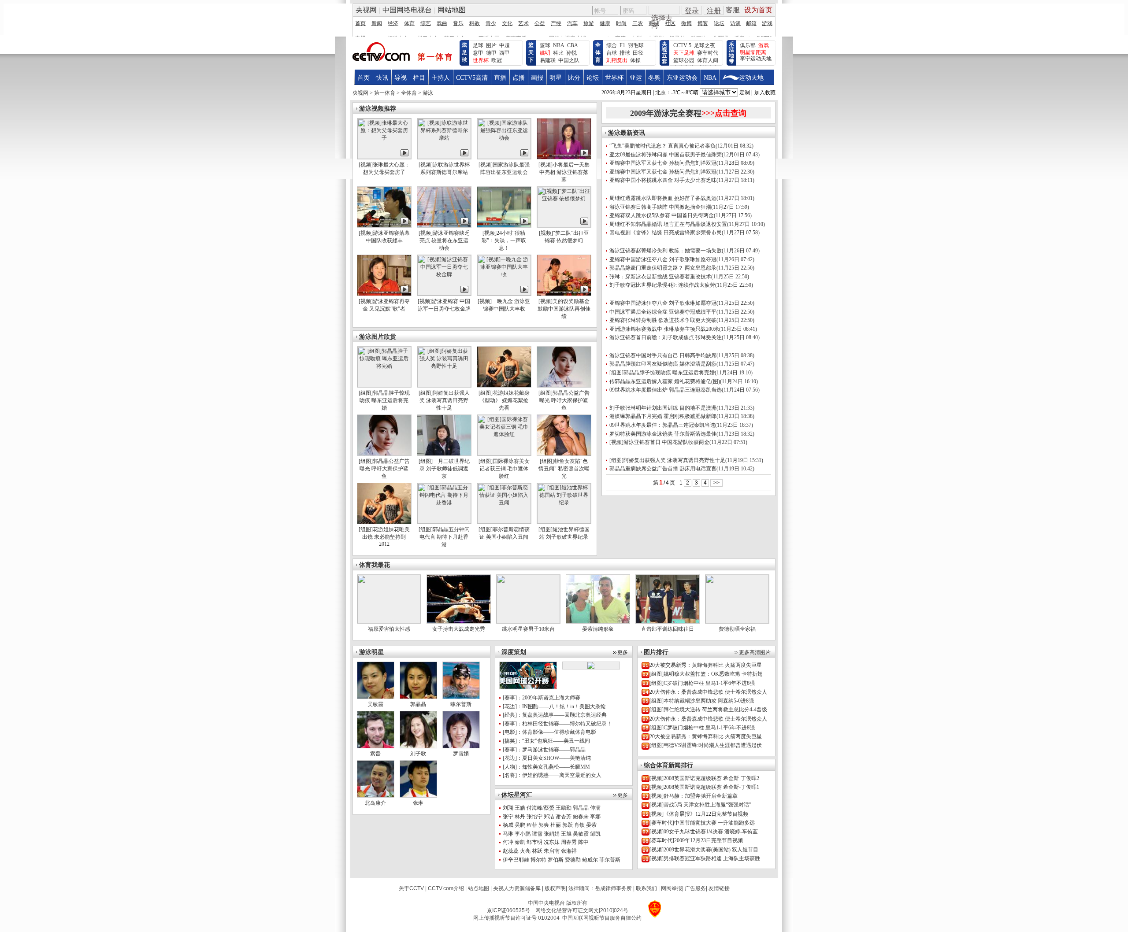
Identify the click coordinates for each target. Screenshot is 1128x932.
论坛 (592, 77)
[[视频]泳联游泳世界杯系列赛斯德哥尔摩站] (444, 157)
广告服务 (695, 888)
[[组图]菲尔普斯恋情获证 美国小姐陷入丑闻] (504, 522)
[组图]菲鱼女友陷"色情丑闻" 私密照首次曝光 (564, 468)
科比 (558, 53)
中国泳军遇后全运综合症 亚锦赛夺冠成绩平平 (662, 312)
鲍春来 (581, 817)
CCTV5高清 (472, 77)
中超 (504, 45)
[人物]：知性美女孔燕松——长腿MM (546, 767)
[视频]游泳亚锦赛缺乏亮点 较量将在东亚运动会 (444, 240)
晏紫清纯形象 (598, 629)
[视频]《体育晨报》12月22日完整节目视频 (698, 814)
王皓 (520, 808)
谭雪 (537, 834)
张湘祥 (569, 851)
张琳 (418, 803)
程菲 (532, 825)
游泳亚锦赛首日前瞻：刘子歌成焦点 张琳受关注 (665, 337)
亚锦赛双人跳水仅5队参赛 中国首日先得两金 (661, 215)
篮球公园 (683, 60)
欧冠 (496, 60)
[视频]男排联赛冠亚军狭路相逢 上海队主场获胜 (704, 858)
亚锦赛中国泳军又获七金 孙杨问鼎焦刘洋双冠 (662, 163)
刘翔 (508, 808)
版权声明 (555, 888)
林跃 (537, 851)
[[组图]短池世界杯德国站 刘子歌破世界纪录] (564, 522)
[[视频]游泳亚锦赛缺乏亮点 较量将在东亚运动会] (444, 225)
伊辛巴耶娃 (516, 860)
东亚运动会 (682, 77)
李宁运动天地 (756, 58)
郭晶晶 (418, 704)
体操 (635, 60)
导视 (400, 77)
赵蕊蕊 (511, 851)
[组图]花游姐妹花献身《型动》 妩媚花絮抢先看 (504, 400)
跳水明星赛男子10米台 (528, 629)
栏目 (419, 77)
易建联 (548, 60)
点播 (518, 77)
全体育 (598, 52)
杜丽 (555, 825)
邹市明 (534, 842)
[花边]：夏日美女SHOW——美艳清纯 (547, 758)
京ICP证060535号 (508, 910)
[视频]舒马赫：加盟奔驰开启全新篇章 (693, 796)
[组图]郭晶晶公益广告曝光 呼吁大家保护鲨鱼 (564, 400)
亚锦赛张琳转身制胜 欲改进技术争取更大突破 (662, 320)
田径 (638, 53)
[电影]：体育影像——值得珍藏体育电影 (549, 732)
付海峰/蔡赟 (540, 808)
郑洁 (549, 817)
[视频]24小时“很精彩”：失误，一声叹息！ (504, 240)
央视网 (360, 93)
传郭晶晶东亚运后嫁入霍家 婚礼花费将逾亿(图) (664, 381)
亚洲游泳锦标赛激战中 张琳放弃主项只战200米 (664, 329)
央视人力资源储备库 (517, 888)
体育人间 (707, 60)
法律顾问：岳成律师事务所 (600, 888)
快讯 (382, 77)
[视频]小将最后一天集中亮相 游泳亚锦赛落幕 (564, 172)
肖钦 (579, 825)
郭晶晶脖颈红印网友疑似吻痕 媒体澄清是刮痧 (662, 364)
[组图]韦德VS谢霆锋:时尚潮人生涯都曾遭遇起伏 (705, 745)
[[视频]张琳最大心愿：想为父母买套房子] (384, 157)
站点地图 (478, 888)
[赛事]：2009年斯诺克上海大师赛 (541, 698)
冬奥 (654, 77)
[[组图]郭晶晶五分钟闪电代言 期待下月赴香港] (444, 522)
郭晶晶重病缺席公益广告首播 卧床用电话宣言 (662, 469)
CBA (572, 45)
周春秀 (569, 842)
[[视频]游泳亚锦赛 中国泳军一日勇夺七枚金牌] (444, 294)
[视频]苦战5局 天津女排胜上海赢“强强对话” (700, 805)
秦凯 (520, 842)
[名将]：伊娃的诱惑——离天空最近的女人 (552, 775)
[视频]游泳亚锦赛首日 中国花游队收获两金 (659, 442)
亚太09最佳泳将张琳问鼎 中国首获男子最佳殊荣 (665, 155)
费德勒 (573, 860)
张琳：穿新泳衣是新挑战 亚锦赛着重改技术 (660, 277)
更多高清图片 (755, 652)
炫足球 (464, 52)
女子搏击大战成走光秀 (458, 629)
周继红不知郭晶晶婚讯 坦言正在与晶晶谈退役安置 (668, 224)
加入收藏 (765, 92)
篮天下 (531, 52)
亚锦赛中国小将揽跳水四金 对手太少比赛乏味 (662, 180)
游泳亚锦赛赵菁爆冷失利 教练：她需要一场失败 (665, 251)
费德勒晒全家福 (737, 629)
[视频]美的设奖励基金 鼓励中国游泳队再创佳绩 (564, 308)
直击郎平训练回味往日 (667, 629)
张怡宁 (534, 817)
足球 (478, 45)
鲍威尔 (590, 860)
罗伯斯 (556, 860)
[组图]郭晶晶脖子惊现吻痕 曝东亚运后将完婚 (384, 400)
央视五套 (664, 52)
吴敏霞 (581, 834)
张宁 (508, 817)
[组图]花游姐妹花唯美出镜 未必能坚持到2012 (384, 536)
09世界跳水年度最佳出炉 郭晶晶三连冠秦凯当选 (665, 390)
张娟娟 (552, 834)
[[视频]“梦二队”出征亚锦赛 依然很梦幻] (564, 225)
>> (716, 483)
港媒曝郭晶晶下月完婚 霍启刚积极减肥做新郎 (662, 416)
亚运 (636, 77)
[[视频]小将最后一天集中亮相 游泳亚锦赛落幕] (564, 157)
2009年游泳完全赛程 (688, 113)
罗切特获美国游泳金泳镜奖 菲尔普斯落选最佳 (662, 434)
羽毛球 (636, 45)
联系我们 (646, 888)
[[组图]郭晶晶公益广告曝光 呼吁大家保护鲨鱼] (564, 385)
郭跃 (567, 825)
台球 (611, 53)
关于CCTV (411, 888)
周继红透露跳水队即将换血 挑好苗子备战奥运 (662, 198)
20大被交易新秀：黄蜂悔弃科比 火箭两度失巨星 (705, 665)
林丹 (520, 817)
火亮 (525, 851)
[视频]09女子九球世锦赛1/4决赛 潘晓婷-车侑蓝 (703, 831)
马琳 (508, 834)
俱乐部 (748, 45)
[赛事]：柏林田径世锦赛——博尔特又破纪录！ (557, 724)
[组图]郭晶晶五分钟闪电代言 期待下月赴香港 (444, 536)
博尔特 (538, 860)
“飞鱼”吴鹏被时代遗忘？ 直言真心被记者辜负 (662, 146)
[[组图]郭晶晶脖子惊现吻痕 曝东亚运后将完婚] (384, 385)
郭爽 (543, 825)
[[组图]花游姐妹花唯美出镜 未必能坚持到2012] (384, 522)
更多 (622, 652)
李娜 (595, 817)
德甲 (491, 53)
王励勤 (563, 808)
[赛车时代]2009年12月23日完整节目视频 (696, 840)
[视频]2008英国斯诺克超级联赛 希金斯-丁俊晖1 (704, 787)
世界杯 (614, 77)
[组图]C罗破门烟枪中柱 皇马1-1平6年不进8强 (702, 683)
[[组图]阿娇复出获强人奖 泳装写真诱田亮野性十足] (444, 385)
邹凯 (595, 834)
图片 (491, 45)
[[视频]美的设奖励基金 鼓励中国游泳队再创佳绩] (564, 294)
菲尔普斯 (609, 860)
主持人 (440, 77)
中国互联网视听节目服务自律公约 (602, 918)
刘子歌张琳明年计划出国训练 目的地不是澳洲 (662, 408)
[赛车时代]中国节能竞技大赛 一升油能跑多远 (702, 823)
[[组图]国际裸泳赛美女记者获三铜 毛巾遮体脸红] (504, 454)
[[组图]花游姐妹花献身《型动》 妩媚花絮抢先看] (504, 385)
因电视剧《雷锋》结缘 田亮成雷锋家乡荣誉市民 (665, 232)
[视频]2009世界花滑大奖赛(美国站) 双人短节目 (703, 850)
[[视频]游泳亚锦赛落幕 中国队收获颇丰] (384, 225)
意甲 (478, 53)
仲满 (595, 808)
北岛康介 (375, 803)
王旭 (566, 834)
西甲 (504, 53)
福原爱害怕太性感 (389, 629)
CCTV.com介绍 (446, 888)
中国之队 (568, 60)
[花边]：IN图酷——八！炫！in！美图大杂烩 (554, 706)
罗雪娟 (461, 754)
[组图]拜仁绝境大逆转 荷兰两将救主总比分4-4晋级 (708, 709)
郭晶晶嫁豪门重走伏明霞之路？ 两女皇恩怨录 (662, 268)
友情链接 (719, 888)
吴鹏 (520, 825)
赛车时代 (707, 53)
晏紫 (591, 825)
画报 (537, 77)
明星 (555, 77)
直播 (500, 77)
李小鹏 (523, 834)
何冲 (508, 842)
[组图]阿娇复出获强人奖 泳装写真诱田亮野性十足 (444, 400)
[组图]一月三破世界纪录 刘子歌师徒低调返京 (444, 468)
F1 (622, 45)
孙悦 (571, 53)
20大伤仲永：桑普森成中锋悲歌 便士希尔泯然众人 (708, 692)
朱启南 (552, 851)
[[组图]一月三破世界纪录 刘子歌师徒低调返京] (444, 454)
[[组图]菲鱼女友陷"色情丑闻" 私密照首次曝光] (564, 454)
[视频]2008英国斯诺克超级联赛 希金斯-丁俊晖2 (704, 778)
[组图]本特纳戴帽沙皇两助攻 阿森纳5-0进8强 (701, 701)
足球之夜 (704, 45)
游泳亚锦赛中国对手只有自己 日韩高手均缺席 (662, 355)
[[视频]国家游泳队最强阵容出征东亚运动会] (504, 157)
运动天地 (751, 77)
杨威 (508, 825)
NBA (558, 45)
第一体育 (384, 93)
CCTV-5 (682, 45)
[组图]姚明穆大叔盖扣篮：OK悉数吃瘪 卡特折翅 (706, 674)
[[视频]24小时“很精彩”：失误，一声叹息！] (504, 225)
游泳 (428, 93)
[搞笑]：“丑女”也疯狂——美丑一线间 (546, 741)
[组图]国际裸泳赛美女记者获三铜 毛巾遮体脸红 (504, 468)
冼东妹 (552, 842)
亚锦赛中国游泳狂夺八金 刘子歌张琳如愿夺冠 (662, 259)
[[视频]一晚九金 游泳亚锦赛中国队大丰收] (504, 294)
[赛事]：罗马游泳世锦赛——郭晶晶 (544, 750)
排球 (625, 53)
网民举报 (671, 888)
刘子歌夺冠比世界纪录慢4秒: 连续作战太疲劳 (662, 285)
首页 (363, 77)
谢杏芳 (563, 817)
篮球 (545, 45)
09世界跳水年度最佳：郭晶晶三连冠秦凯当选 (662, 425)
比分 (574, 77)
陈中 (583, 842)
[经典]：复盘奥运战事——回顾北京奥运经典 (555, 715)
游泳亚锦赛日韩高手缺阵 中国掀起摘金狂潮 (660, 207)
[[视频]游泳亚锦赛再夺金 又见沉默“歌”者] (384, 294)
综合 (611, 45)
